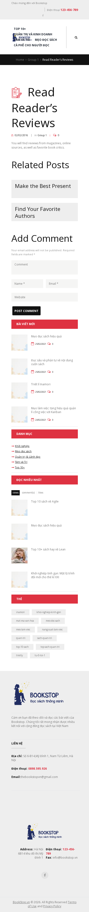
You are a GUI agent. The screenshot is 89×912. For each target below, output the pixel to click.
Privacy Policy (52, 906)
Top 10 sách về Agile (45, 501)
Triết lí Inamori (41, 384)
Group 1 (33, 60)
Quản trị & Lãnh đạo (27, 456)
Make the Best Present (43, 186)
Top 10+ (20, 29)
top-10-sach (22, 646)
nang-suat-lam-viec (52, 629)
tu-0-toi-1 (40, 655)
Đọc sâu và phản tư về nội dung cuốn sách (52, 362)
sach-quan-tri (44, 638)
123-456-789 (69, 10)
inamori (20, 612)
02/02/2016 (21, 135)
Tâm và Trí (22, 40)
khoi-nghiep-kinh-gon (49, 612)
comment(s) (28, 492)
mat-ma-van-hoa (25, 620)
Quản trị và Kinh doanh (33, 34)
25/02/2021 (40, 343)
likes (40, 492)
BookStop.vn (21, 902)
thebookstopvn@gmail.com (39, 777)
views (16, 492)
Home (20, 60)
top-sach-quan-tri (50, 646)
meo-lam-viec (23, 629)
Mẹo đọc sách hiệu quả (46, 336)
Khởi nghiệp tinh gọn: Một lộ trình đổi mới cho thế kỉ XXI (53, 575)
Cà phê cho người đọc (31, 45)
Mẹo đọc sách (46, 40)
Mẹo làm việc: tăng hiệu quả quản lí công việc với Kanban (53, 410)
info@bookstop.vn (65, 858)
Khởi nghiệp (22, 446)
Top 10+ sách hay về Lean (48, 549)
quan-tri (20, 638)
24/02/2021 (40, 419)
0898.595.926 (37, 769)
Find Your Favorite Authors (37, 212)
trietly (19, 655)
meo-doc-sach (53, 620)
